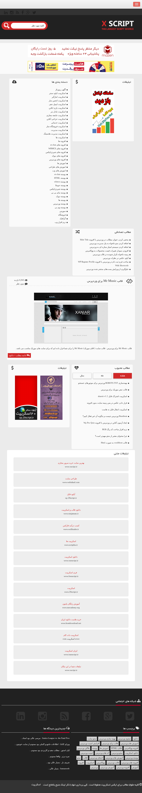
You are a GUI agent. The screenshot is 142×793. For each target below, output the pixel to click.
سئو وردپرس (117, 753)
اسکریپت (90, 763)
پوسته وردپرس (59, 204)
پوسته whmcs (60, 182)
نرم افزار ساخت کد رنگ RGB (114, 429)
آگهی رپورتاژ (60, 89)
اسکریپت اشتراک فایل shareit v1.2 (112, 396)
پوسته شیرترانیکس (58, 189)
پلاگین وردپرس (83, 748)
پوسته (94, 748)
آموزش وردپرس (107, 767)
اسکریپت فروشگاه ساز (56, 126)
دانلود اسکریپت (131, 753)
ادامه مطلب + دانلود (18, 355)
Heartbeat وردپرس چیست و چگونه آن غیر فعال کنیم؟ (105, 416)
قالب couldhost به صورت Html (114, 443)
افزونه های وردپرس (57, 159)
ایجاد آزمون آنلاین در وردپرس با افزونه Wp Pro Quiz (105, 423)
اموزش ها (61, 163)
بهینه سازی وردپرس (107, 739)
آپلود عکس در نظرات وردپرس (116, 258)
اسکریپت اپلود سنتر (57, 93)
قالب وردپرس (113, 763)
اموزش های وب (59, 170)
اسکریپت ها (61, 137)
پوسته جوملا (60, 185)
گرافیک (63, 218)
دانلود (135, 739)
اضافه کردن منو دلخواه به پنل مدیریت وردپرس (109, 243)
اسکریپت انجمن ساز (57, 100)
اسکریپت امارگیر (59, 97)
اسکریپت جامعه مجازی (56, 115)
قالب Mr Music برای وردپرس (105, 281)
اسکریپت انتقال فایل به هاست (114, 409)
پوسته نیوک (61, 196)
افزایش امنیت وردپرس (89, 743)
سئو (78, 758)
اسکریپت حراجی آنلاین (56, 119)
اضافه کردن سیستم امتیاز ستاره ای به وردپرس (109, 247)
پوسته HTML (60, 178)
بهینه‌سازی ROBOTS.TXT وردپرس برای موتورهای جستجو (102, 383)
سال (82, 376)
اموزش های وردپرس (129, 743)
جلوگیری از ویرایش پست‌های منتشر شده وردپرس (107, 269)
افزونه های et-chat (58, 145)
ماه (102, 376)
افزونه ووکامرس (131, 748)
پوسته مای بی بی (58, 193)
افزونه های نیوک (59, 156)
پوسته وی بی (60, 207)
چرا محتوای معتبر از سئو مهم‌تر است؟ (111, 436)
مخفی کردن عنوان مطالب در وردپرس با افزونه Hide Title (104, 240)
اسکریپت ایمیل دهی (57, 104)
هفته (122, 376)
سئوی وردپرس (124, 739)
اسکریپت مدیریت (58, 130)
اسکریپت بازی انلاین (57, 108)
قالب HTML (116, 748)
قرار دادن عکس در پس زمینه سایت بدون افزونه (107, 403)
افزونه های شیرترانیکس (56, 152)
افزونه (81, 763)
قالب (85, 758)
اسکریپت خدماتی (58, 123)
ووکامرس (101, 763)
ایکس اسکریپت (109, 785)
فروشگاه (62, 215)
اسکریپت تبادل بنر (58, 112)
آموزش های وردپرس (114, 758)
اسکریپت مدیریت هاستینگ (55, 134)
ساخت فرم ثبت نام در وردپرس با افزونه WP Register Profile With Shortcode (103, 264)
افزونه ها (62, 141)
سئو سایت (91, 739)
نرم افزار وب (60, 222)
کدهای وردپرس (96, 758)
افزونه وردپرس (123, 767)
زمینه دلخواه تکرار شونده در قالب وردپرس (111, 254)
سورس (63, 211)
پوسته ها (62, 200)
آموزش (135, 767)
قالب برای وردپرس (110, 743)
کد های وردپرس (102, 753)
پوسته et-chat (60, 174)
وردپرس (94, 767)
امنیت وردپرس (87, 753)
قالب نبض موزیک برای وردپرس (114, 389)
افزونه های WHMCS (57, 148)
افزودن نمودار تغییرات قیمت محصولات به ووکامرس (107, 251)
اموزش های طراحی (57, 167)
